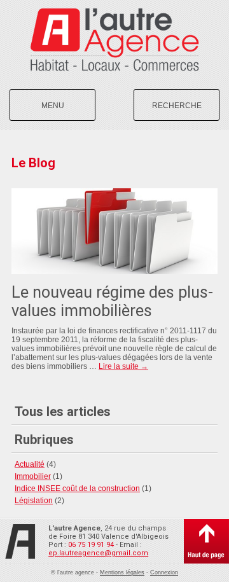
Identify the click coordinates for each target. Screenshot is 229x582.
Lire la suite (123, 366)
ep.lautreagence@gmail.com (98, 553)
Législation (34, 500)
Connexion (164, 572)
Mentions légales (122, 572)
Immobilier (33, 476)
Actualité (30, 464)
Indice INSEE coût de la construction (77, 488)
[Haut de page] (206, 541)
